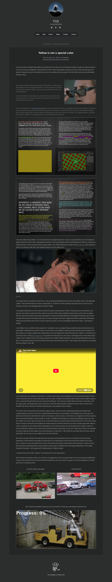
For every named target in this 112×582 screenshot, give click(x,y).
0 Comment (65, 57)
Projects (65, 34)
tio (47, 57)
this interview (80, 245)
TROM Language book (38, 108)
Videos (58, 34)
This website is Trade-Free (56, 575)
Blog (44, 34)
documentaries (37, 335)
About (37, 34)
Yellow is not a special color (56, 53)
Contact (73, 34)
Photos (51, 34)
